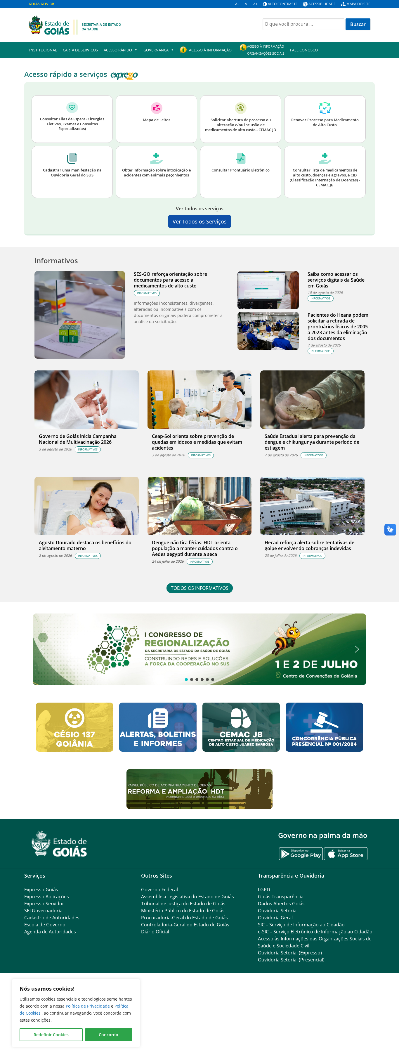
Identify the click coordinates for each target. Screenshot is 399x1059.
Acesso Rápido (118, 50)
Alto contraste (283, 3)
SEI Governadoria (43, 910)
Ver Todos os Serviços (200, 221)
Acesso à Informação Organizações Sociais (265, 50)
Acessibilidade (322, 3)
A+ (255, 3)
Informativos (147, 293)
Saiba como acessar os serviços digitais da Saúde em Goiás (336, 280)
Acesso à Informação (210, 50)
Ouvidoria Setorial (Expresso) (290, 952)
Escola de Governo (44, 924)
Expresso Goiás (41, 889)
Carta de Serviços (80, 50)
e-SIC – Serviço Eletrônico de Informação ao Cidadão (315, 931)
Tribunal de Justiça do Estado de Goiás (183, 903)
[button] (199, 649)
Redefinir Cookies (51, 1034)
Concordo (108, 1034)
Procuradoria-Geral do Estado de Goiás (184, 917)
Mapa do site (358, 3)
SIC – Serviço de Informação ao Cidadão (301, 924)
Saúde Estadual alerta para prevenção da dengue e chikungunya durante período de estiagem (312, 442)
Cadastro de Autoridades (51, 917)
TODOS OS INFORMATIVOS (199, 588)
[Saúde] (75, 24)
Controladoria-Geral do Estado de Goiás (185, 924)
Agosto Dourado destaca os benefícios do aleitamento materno (85, 545)
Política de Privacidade (88, 1006)
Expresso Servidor (44, 903)
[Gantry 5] (59, 844)
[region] (76, 1013)
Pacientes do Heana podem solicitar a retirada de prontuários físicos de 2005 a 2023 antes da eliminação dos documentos (338, 327)
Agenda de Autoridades (50, 931)
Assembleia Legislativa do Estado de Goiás (187, 896)
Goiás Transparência (280, 896)
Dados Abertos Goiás (281, 903)
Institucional (43, 50)
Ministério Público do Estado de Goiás (183, 910)
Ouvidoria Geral (275, 917)
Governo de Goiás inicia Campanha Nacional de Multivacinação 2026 (78, 439)
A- (237, 3)
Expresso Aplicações (46, 896)
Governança (156, 50)
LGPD (264, 889)
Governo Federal (159, 889)
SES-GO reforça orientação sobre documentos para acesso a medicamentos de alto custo (170, 280)
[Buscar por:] (303, 24)
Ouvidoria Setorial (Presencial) (291, 959)
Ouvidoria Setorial (278, 910)
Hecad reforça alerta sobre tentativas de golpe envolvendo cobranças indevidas (309, 545)
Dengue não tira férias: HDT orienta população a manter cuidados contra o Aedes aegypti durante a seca (195, 548)
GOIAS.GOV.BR (41, 3)
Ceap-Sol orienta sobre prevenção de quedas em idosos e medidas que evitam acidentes (197, 442)
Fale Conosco (304, 50)
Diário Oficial (155, 931)
